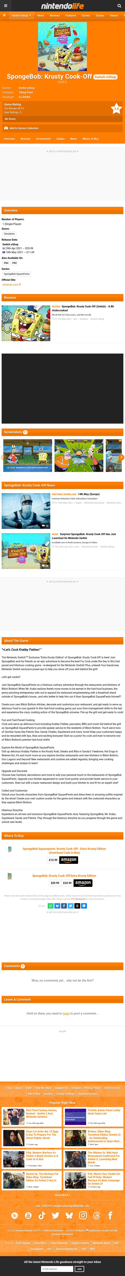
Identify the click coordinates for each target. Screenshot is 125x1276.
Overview (9, 138)
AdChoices (95, 1230)
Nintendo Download (94, 502)
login (66, 1013)
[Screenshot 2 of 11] (79, 455)
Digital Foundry (80, 1243)
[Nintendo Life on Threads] (97, 1216)
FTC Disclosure (78, 899)
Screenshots (43, 138)
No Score (10, 118)
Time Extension (59, 1243)
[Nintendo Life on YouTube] (28, 1216)
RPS (92, 1249)
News (73, 138)
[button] (121, 457)
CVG (83, 1249)
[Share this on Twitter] (71, 906)
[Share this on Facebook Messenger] (84, 906)
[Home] (4, 15)
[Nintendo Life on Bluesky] (69, 1216)
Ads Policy (34, 1093)
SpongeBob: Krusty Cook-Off (61, 76)
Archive (48, 1093)
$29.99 (55, 883)
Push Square (23, 1243)
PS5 (14, 263)
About (18, 1087)
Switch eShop (27, 87)
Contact (76, 1087)
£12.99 (53, 860)
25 (46, 338)
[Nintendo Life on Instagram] (83, 1216)
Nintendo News (102, 1243)
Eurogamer (37, 1249)
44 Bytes (80, 1230)
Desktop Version (87, 1093)
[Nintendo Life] (62, 6)
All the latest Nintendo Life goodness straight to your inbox (62, 1262)
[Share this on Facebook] (64, 906)
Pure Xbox (40, 1243)
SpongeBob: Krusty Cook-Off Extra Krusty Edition (64, 875)
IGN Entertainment (53, 1230)
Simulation (9, 233)
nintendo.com (10, 284)
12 (46, 525)
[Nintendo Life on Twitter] (56, 1216)
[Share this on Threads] (77, 906)
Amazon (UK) (68, 860)
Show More (62, 1195)
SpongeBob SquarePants (16, 274)
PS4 (6, 263)
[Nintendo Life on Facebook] (110, 1216)
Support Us (61, 1087)
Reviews (25, 138)
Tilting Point (26, 92)
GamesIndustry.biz (67, 1249)
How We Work (43, 1087)
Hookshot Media (24, 1230)
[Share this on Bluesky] (57, 906)
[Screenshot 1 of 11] (27, 455)
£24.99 (67, 883)
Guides (60, 138)
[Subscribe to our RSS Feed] (15, 1216)
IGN (116, 1243)
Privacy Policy (92, 1087)
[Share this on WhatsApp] (51, 906)
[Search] (119, 5)
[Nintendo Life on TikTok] (42, 1216)
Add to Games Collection (23, 128)
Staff (29, 1087)
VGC (49, 1249)
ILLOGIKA (24, 97)
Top (9, 1087)
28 (46, 565)
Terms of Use (112, 1087)
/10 (21, 108)
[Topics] (5, 5)
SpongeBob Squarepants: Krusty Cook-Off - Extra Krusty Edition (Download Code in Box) (64, 850)
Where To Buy (91, 138)
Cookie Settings (65, 1093)
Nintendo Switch (115, 502)
